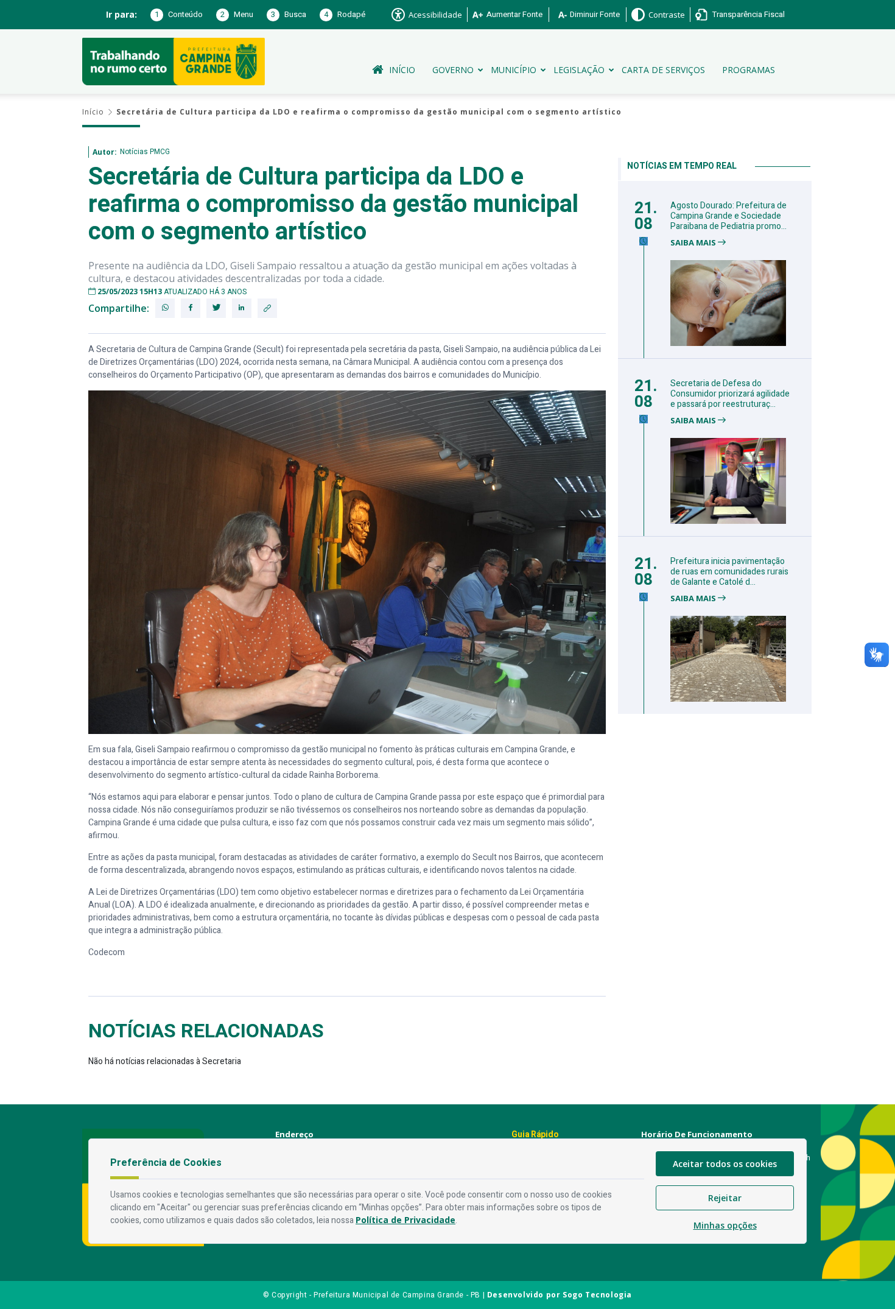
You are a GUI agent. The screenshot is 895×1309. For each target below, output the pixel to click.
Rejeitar (725, 1198)
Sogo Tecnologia (597, 1295)
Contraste (666, 14)
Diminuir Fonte (595, 14)
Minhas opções (725, 1225)
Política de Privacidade (405, 1220)
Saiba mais (694, 243)
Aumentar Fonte (514, 14)
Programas (748, 70)
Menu (236, 14)
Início (402, 70)
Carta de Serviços (663, 70)
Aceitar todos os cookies (725, 1164)
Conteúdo (179, 14)
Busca (288, 14)
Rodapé (344, 14)
